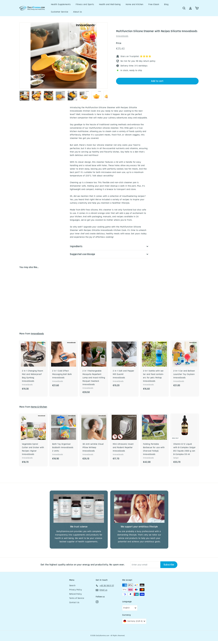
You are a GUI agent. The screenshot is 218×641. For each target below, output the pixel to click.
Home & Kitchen (39, 406)
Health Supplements (61, 4)
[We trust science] (78, 508)
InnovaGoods (122, 36)
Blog (166, 4)
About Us (77, 11)
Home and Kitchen (134, 4)
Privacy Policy (75, 589)
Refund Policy (75, 594)
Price (118, 43)
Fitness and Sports (85, 4)
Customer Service (59, 11)
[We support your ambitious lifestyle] (139, 508)
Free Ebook (153, 4)
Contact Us (74, 602)
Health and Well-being (109, 4)
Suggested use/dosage (82, 254)
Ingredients (76, 246)
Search (72, 585)
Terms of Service (76, 598)
